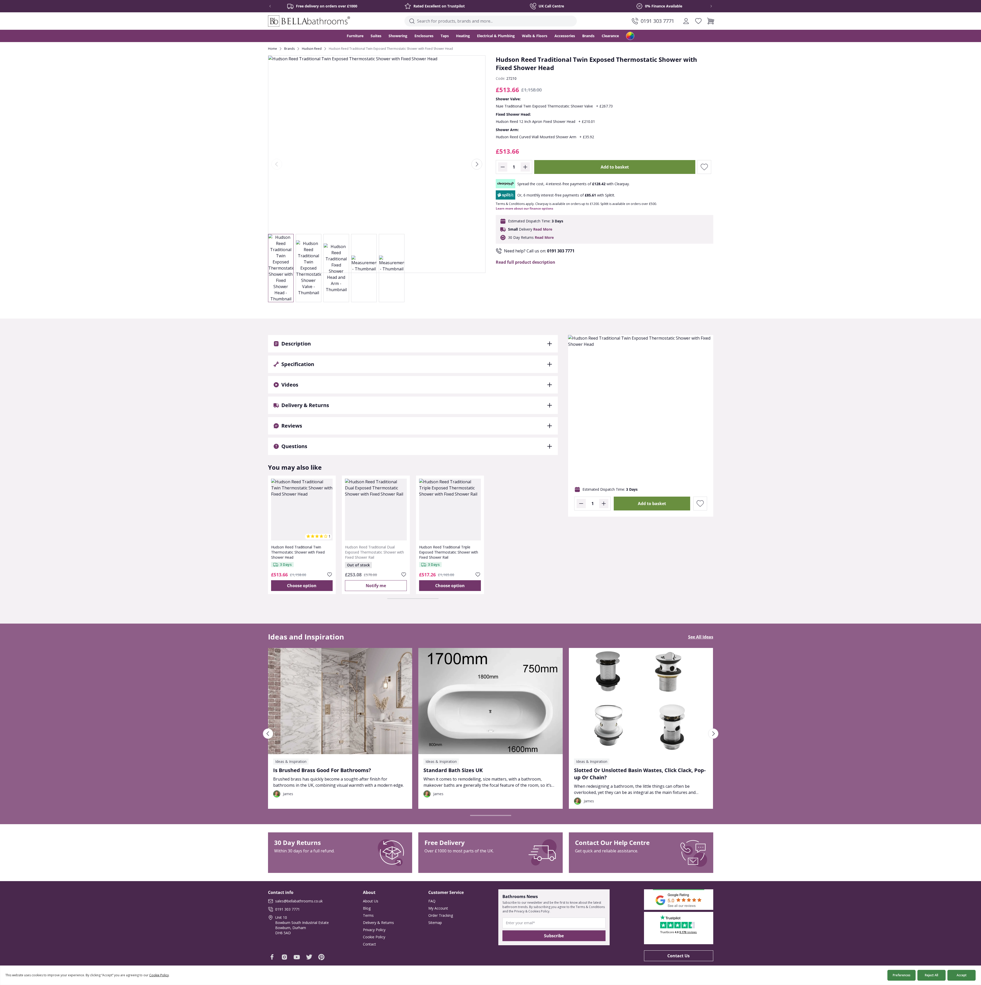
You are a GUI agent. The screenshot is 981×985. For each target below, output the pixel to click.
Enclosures (423, 35)
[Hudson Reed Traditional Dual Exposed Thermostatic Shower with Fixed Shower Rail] (376, 509)
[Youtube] (297, 957)
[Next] (476, 164)
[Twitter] (309, 957)
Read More (542, 229)
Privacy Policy (374, 929)
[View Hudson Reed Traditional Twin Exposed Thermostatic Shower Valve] (308, 268)
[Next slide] (707, 6)
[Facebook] (272, 957)
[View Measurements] (364, 268)
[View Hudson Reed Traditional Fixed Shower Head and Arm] (336, 268)
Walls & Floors (534, 35)
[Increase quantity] (525, 167)
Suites (376, 35)
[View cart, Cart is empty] (710, 21)
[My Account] (686, 21)
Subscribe (554, 936)
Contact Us (678, 956)
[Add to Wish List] (704, 167)
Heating (463, 35)
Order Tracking (440, 915)
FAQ (431, 901)
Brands (588, 35)
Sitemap (435, 922)
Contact (369, 944)
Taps (445, 35)
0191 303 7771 (560, 251)
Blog (367, 908)
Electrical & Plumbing (496, 35)
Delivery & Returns (378, 922)
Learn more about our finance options (524, 208)
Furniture (355, 35)
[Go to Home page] (309, 21)
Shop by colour (630, 36)
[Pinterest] (321, 957)
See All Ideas (700, 637)
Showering (398, 35)
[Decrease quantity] (502, 167)
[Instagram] (284, 957)
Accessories (564, 35)
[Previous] (276, 164)
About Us (370, 901)
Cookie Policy (374, 936)
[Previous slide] (273, 6)
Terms (368, 915)
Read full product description (525, 262)
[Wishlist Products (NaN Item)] (698, 21)
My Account (438, 908)
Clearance (610, 35)
